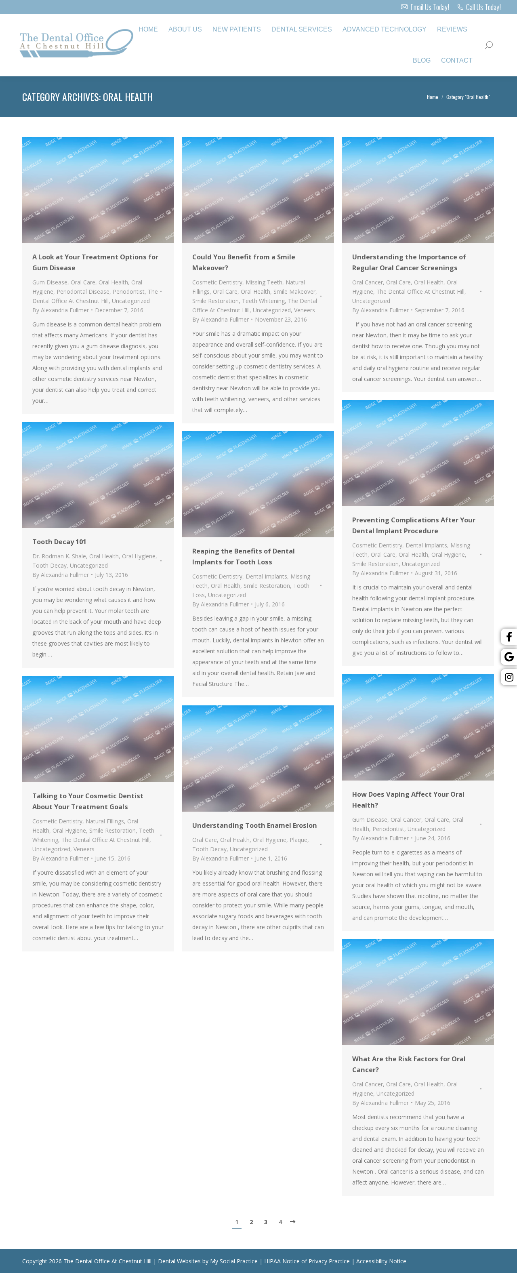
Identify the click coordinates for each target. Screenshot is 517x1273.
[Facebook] (509, 637)
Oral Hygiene (448, 554)
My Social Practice (233, 1261)
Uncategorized (131, 301)
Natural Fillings (105, 821)
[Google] (509, 657)
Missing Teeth (264, 282)
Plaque (298, 840)
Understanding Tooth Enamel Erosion (254, 825)
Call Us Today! (483, 7)
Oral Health (113, 282)
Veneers (304, 310)
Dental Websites (179, 1261)
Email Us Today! (429, 7)
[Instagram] (509, 677)
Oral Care (83, 282)
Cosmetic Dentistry (217, 282)
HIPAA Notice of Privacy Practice (307, 1261)
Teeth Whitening (263, 301)
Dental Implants (426, 545)
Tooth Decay (49, 565)
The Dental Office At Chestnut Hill (420, 291)
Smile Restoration (215, 301)
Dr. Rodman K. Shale (59, 556)
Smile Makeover (294, 291)
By (60, 310)
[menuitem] (148, 29)
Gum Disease (49, 282)
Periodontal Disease (83, 291)
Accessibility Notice (381, 1261)
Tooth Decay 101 (59, 541)
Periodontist (129, 291)
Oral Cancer (367, 282)
